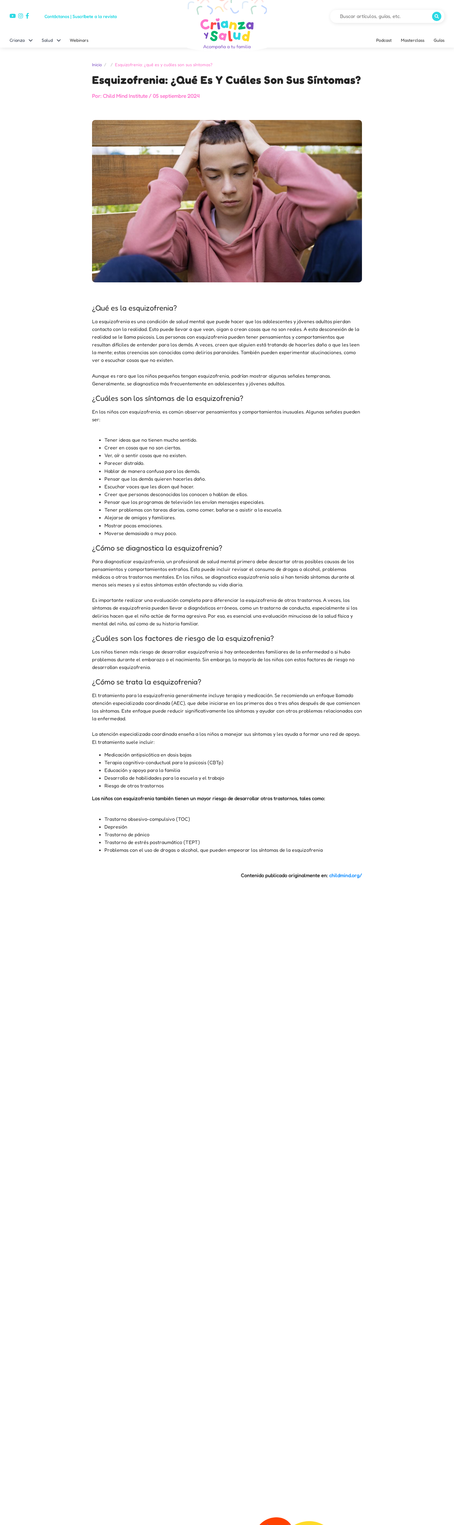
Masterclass (412, 40)
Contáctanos (56, 16)
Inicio (97, 64)
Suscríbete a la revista (95, 16)
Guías (439, 40)
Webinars (79, 40)
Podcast (384, 40)
